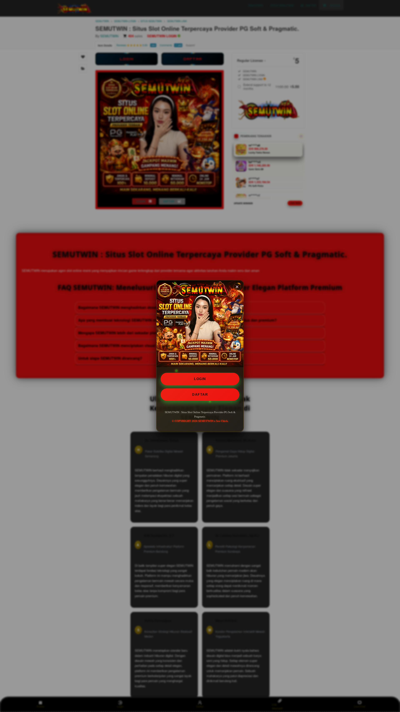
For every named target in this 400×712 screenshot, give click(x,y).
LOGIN (200, 379)
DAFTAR (200, 394)
